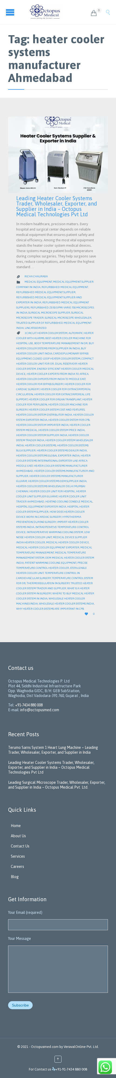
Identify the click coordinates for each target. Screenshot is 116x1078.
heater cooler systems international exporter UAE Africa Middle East (53, 460)
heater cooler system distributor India (44, 414)
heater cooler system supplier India (41, 435)
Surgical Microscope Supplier (49, 312)
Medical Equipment (38, 281)
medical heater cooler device (67, 542)
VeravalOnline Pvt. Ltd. (81, 1047)
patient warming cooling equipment (50, 562)
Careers (17, 866)
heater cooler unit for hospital (52, 491)
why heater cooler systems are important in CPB (50, 608)
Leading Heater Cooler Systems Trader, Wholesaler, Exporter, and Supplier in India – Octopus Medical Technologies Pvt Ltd (56, 206)
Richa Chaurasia (36, 276)
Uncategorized (36, 327)
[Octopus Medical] (56, 12)
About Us (18, 836)
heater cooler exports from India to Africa (57, 373)
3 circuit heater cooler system (46, 333)
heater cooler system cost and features (57, 409)
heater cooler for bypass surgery (39, 384)
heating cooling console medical (69, 501)
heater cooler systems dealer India (62, 450)
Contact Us (20, 846)
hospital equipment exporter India (41, 506)
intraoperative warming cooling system (55, 532)
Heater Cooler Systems (40, 445)
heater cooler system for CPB (69, 419)
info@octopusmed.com (39, 710)
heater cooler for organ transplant (55, 399)
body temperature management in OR (61, 343)
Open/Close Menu (11, 12)
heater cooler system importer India (42, 424)
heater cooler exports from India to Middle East (51, 379)
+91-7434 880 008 (29, 705)
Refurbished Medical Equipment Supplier (46, 292)
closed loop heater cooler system (56, 358)
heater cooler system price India (61, 430)
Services (18, 856)
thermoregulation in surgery (48, 583)
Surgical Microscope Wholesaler (68, 317)
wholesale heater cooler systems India (66, 603)
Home (16, 826)
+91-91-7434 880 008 (71, 1069)
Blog (15, 877)
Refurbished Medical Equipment (65, 287)
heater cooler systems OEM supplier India (57, 481)
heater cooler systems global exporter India (48, 455)
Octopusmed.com (45, 1047)
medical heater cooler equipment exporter (47, 547)
